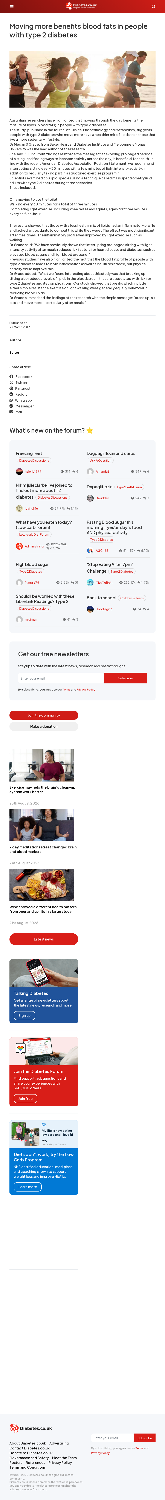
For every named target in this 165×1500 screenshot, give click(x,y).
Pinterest (23, 388)
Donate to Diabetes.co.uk (31, 1453)
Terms (66, 689)
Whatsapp (23, 400)
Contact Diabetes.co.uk (29, 1448)
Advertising (59, 1443)
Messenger (24, 406)
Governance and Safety (29, 1457)
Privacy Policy (86, 689)
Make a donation (44, 726)
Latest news (44, 939)
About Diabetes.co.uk (27, 1443)
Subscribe (125, 678)
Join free (25, 1098)
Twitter (21, 382)
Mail (18, 412)
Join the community (44, 715)
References (35, 1462)
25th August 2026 (24, 803)
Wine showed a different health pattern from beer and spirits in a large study (43, 909)
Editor (14, 352)
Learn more (27, 1186)
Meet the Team (64, 1457)
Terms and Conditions (27, 1467)
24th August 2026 (24, 863)
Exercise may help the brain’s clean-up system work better (42, 789)
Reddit (21, 394)
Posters (15, 1462)
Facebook (23, 376)
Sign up (24, 1015)
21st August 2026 (23, 922)
